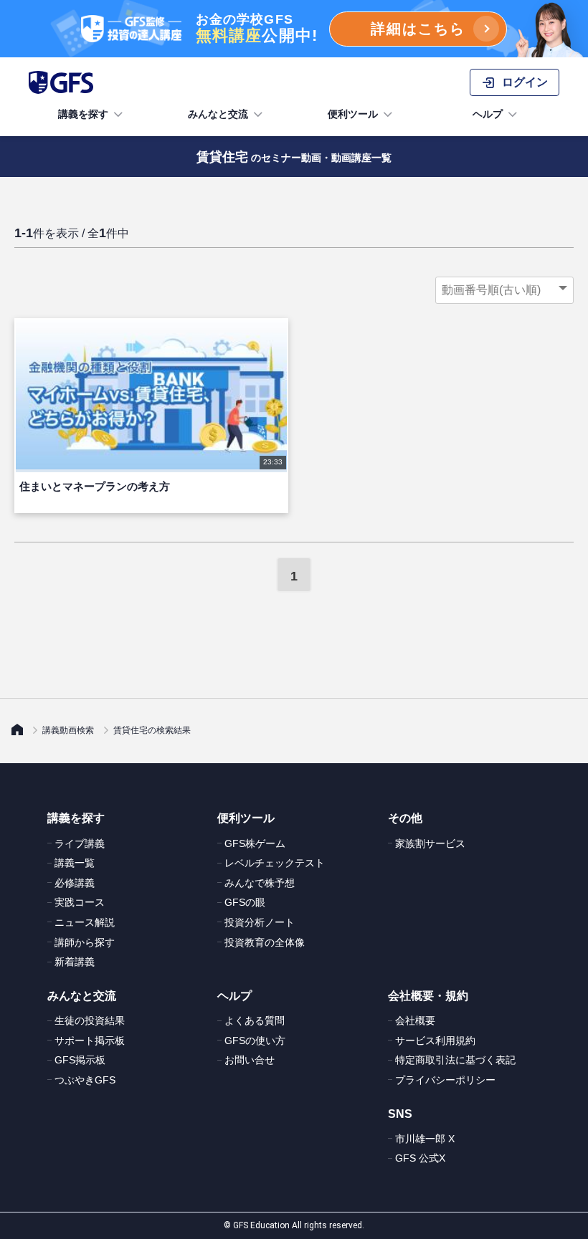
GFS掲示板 (79, 1060)
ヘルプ (488, 114)
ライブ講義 (79, 843)
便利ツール (353, 114)
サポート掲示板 (89, 1040)
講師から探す (84, 942)
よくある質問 (254, 1020)
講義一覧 (74, 863)
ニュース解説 (84, 922)
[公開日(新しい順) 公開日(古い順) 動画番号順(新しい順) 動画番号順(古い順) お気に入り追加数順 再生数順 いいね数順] (504, 290)
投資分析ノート (259, 922)
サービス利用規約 (435, 1040)
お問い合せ (249, 1060)
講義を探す (83, 114)
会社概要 (415, 1020)
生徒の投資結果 (89, 1020)
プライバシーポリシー (445, 1080)
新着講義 (74, 961)
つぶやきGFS (84, 1080)
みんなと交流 (218, 114)
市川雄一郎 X (425, 1138)
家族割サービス (430, 843)
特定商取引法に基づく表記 (455, 1060)
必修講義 (74, 883)
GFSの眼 (244, 902)
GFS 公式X (420, 1158)
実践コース (79, 902)
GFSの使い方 (254, 1040)
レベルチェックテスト (274, 863)
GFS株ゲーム (254, 843)
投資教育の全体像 (264, 942)
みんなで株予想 (259, 883)
